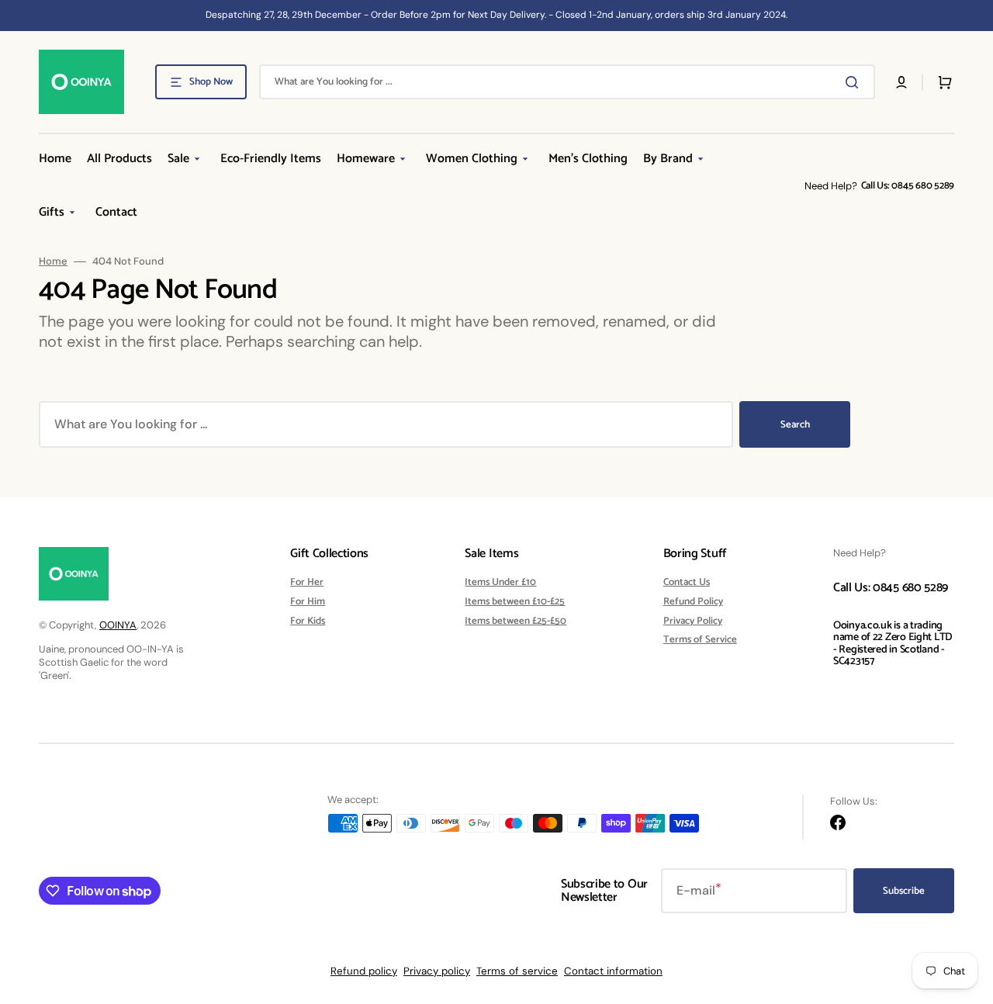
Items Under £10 (500, 583)
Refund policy (363, 971)
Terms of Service (700, 640)
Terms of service (517, 971)
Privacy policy (436, 971)
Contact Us (686, 583)
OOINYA (118, 625)
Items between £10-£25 (515, 602)
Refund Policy (693, 602)
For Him (307, 602)
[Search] (855, 82)
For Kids (307, 621)
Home (53, 261)
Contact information (613, 971)
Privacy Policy (692, 621)
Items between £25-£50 (515, 621)
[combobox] (567, 81)
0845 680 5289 (922, 186)
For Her (307, 583)
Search (795, 425)
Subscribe (904, 891)
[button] (901, 82)
